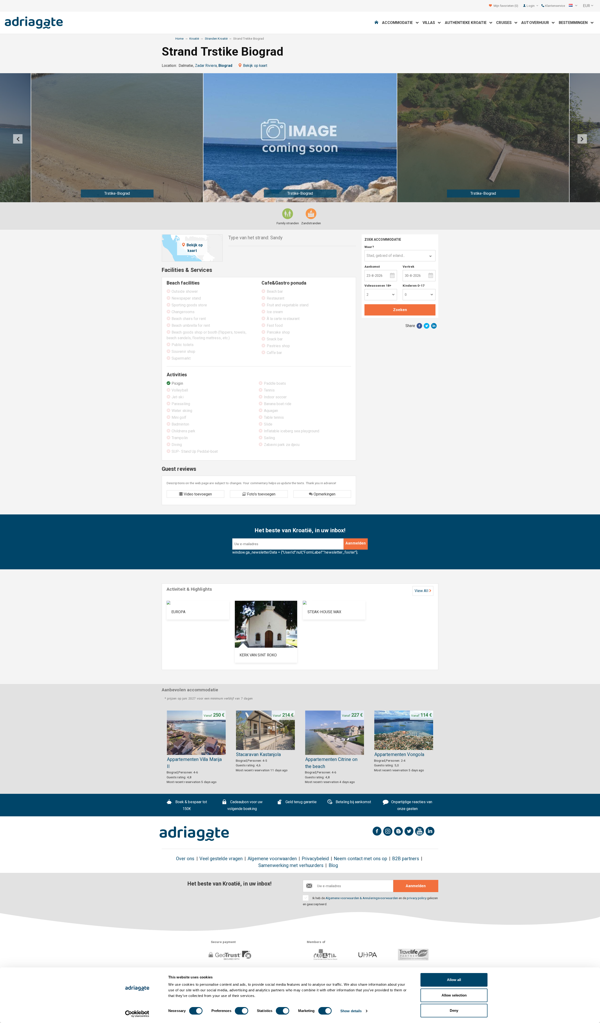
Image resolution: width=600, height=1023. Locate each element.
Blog (333, 865)
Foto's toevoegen (260, 494)
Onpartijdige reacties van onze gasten (411, 805)
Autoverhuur (536, 22)
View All (421, 591)
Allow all (454, 980)
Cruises (505, 22)
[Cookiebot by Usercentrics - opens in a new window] (137, 1013)
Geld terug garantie (301, 802)
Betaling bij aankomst (353, 802)
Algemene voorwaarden (272, 858)
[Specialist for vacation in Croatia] (194, 833)
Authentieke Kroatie (467, 22)
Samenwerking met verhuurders (290, 865)
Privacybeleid (315, 858)
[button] (573, 6)
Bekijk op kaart (255, 65)
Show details (351, 1011)
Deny (454, 1010)
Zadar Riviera (206, 65)
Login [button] (531, 6)
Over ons (185, 858)
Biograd (225, 65)
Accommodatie (399, 22)
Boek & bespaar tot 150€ (190, 805)
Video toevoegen (197, 494)
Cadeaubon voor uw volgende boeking (245, 805)
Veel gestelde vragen (221, 858)
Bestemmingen (575, 22)
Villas (430, 22)
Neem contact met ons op (360, 858)
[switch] (241, 1011)
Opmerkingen (324, 494)
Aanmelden (355, 543)
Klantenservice (554, 6)
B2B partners (405, 858)
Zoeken (400, 310)
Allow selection (454, 995)
